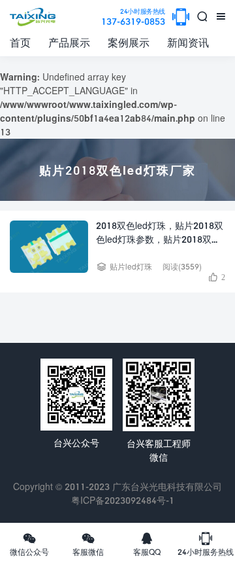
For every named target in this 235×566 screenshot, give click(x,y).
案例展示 (128, 42)
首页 (20, 42)
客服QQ (147, 544)
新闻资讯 (188, 42)
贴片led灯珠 (131, 267)
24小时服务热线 (206, 544)
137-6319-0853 (133, 17)
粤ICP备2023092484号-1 (122, 500)
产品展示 (69, 42)
